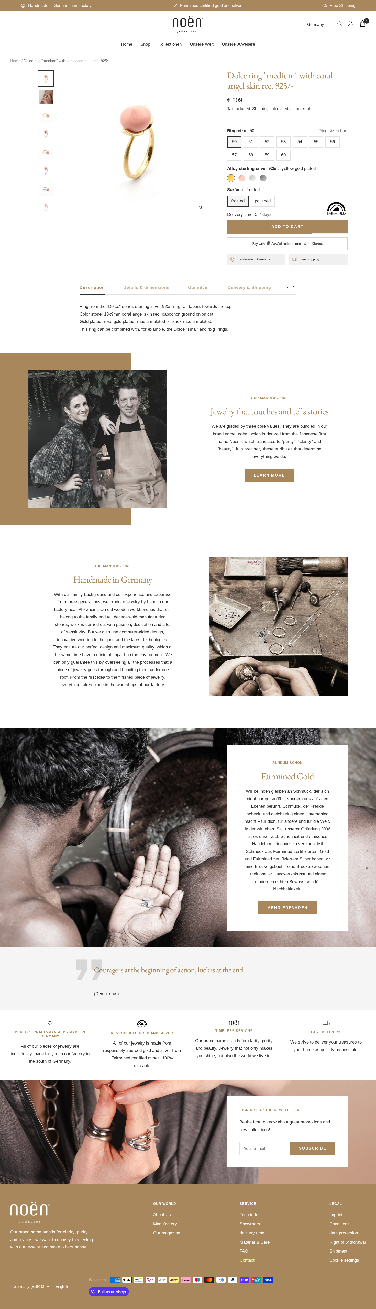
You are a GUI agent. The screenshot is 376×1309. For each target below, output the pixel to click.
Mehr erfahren (287, 908)
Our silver (198, 287)
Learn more (269, 475)
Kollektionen (170, 44)
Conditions (339, 1224)
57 (234, 155)
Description (92, 287)
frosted (238, 201)
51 (250, 141)
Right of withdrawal (347, 1242)
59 (267, 155)
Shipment (338, 1251)
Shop (145, 44)
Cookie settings (344, 1260)
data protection (343, 1233)
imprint (335, 1214)
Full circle (249, 1214)
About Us (162, 1214)
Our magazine (166, 1233)
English (62, 1286)
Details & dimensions (146, 287)
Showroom (250, 1224)
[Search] (339, 24)
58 (250, 155)
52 (267, 141)
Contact (247, 1260)
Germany (316, 24)
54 (299, 141)
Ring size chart (333, 130)
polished (263, 201)
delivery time (252, 1233)
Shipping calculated (270, 109)
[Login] (350, 24)
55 (316, 141)
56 (332, 141)
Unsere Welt (202, 44)
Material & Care (255, 1242)
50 (234, 141)
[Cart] (363, 24)
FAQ (244, 1251)
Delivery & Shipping (249, 287)
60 (283, 155)
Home (126, 44)
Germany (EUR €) (29, 1286)
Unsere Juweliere (238, 44)
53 (283, 141)
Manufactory (165, 1224)
